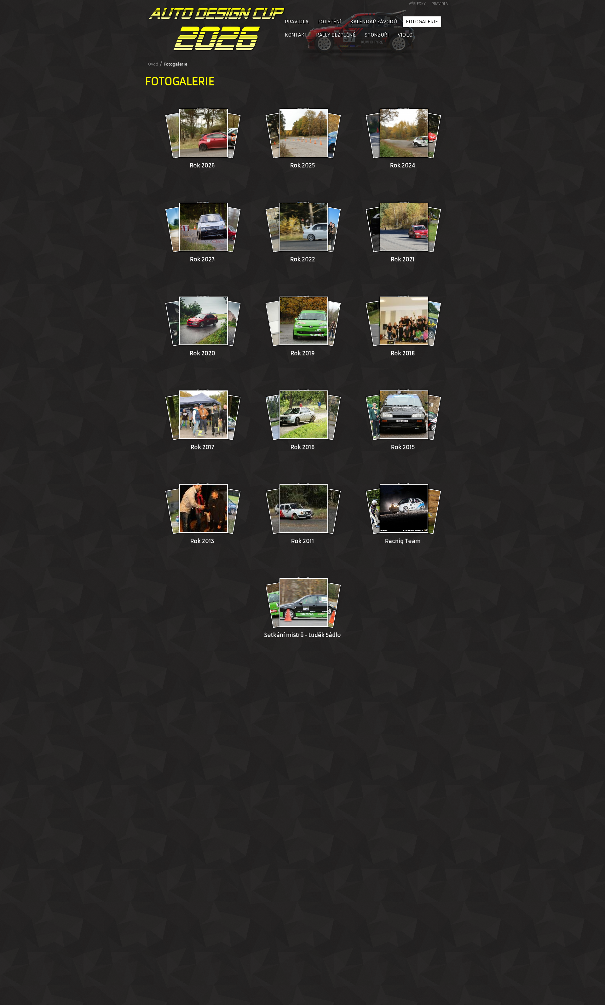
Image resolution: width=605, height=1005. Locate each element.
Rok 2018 (403, 353)
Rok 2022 (302, 259)
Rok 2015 (403, 447)
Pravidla (440, 4)
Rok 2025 (302, 165)
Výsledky (417, 4)
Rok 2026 (202, 165)
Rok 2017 (202, 447)
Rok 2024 (402, 165)
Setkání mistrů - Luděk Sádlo (302, 635)
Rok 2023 (202, 259)
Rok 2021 (403, 259)
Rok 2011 (302, 541)
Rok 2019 (303, 353)
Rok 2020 (202, 353)
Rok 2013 (202, 541)
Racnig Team (403, 541)
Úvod (153, 64)
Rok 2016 (303, 447)
